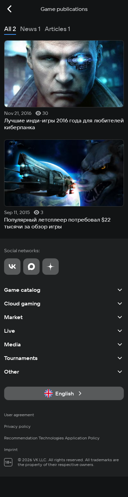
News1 (30, 29)
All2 (10, 29)
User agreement (19, 414)
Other (11, 371)
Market (13, 317)
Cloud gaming (22, 303)
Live (9, 330)
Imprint (11, 449)
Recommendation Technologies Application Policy (52, 437)
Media (12, 344)
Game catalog (22, 289)
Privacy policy (17, 426)
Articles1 (57, 29)
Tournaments (21, 358)
